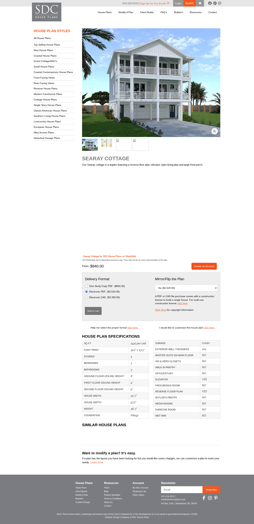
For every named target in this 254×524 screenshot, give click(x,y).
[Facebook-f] (204, 498)
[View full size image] (151, 82)
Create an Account (204, 266)
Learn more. (97, 462)
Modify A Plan (126, 12)
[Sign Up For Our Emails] (168, 3)
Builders (178, 12)
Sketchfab (130, 256)
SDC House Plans (112, 256)
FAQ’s (164, 12)
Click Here (161, 309)
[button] (178, 3)
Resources (195, 12)
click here (182, 303)
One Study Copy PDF (107, 286)
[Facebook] (210, 3)
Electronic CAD (104, 297)
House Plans (105, 12)
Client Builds (147, 12)
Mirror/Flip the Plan (169, 279)
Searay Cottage (91, 256)
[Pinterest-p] (216, 498)
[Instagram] (219, 3)
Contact (212, 12)
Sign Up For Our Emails (153, 3)
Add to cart (93, 311)
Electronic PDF (104, 291)
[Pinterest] (214, 3)
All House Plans (42, 38)
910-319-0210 (130, 3)
